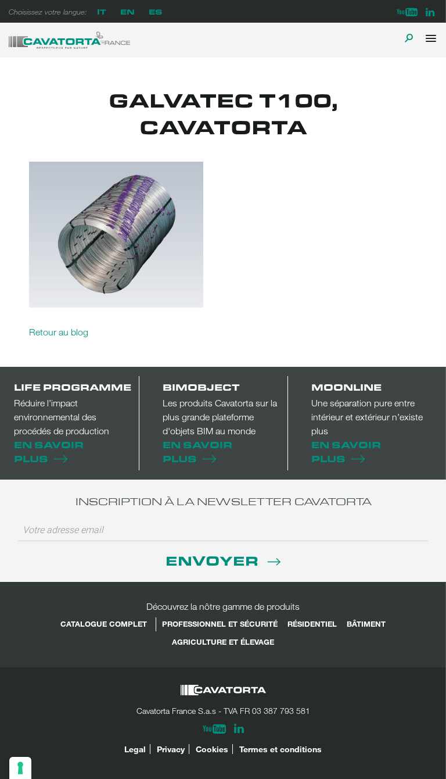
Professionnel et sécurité (220, 623)
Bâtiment (366, 623)
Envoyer (214, 560)
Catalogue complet (103, 623)
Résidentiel (312, 623)
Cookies (212, 749)
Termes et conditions (280, 749)
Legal (135, 749)
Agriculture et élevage (223, 641)
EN (127, 11)
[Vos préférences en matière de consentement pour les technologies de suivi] (20, 768)
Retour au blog (58, 332)
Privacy (171, 749)
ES (155, 11)
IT (101, 11)
